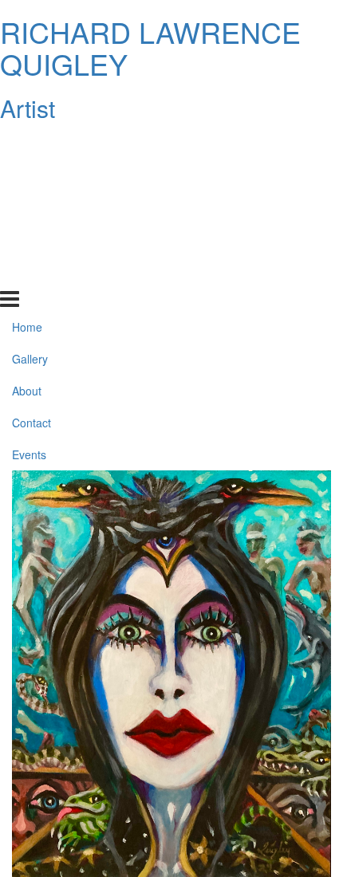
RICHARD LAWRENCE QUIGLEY (150, 47)
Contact (31, 241)
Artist (27, 108)
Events (29, 273)
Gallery (30, 177)
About (26, 209)
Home (27, 145)
